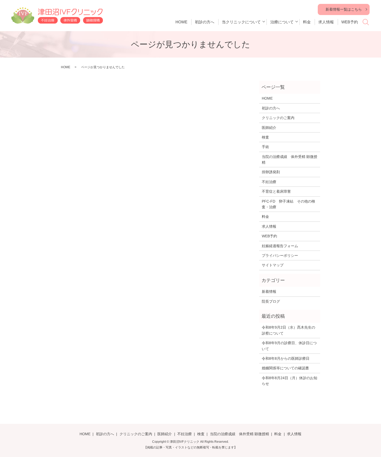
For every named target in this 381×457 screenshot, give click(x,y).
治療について (282, 22)
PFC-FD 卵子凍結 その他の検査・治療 (288, 204)
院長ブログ (271, 301)
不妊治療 (269, 182)
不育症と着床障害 (276, 191)
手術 (265, 147)
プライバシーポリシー (280, 255)
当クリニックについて (241, 22)
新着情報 (269, 291)
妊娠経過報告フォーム (280, 246)
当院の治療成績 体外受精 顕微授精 (289, 159)
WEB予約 (349, 22)
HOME (181, 22)
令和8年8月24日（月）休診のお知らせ (289, 381)
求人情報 (326, 22)
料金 (307, 22)
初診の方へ (204, 22)
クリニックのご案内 (278, 118)
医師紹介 (269, 128)
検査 (265, 137)
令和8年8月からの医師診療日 (285, 358)
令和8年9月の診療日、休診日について (289, 346)
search (369, 24)
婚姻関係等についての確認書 (285, 368)
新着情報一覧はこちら (344, 9)
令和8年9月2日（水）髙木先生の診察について (288, 330)
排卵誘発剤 (271, 172)
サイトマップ (273, 265)
